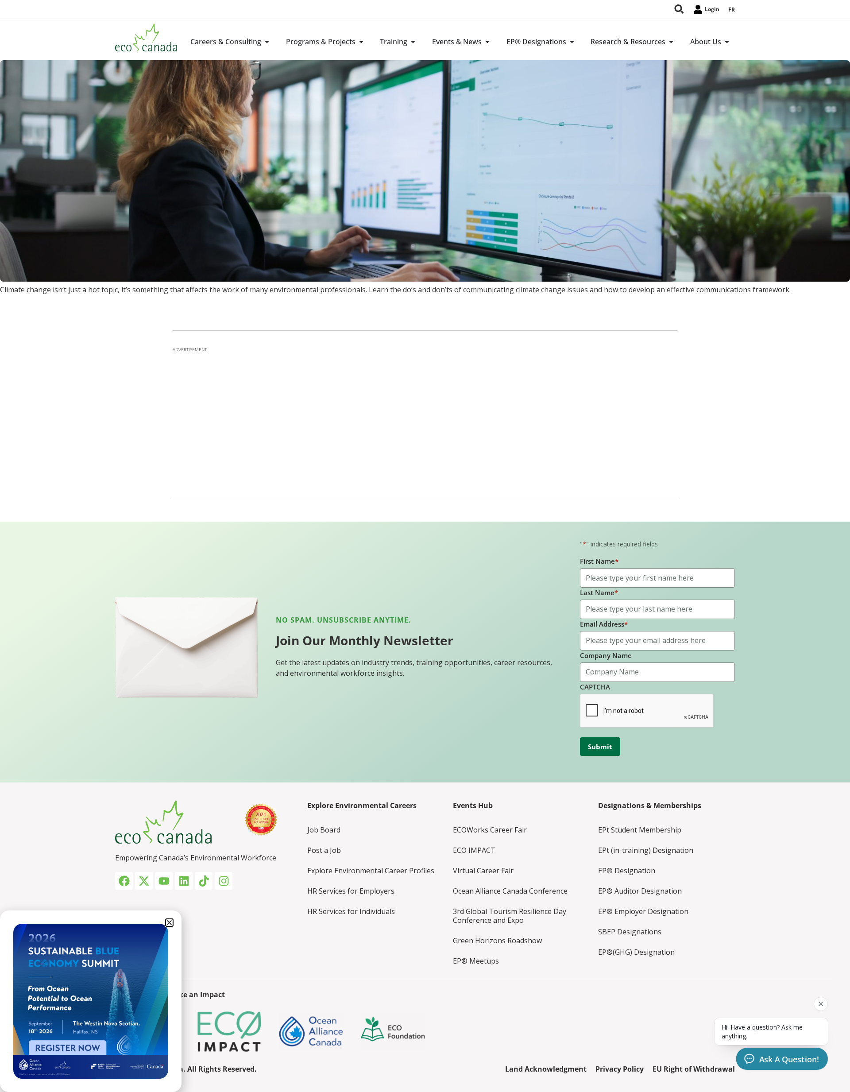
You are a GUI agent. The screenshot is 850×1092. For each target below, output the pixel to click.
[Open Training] (413, 41)
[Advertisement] (425, 419)
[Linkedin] (184, 881)
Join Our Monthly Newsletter (364, 640)
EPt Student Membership (639, 830)
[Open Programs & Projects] (361, 41)
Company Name (606, 655)
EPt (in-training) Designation (645, 850)
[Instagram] (223, 881)
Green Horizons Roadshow (497, 940)
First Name (599, 561)
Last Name (599, 592)
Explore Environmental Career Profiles (370, 870)
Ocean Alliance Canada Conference (510, 891)
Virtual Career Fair (483, 870)
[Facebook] (124, 881)
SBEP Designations (629, 932)
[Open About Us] (726, 41)
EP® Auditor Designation (640, 891)
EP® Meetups (476, 961)
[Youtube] (164, 881)
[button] (169, 922)
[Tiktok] (203, 881)
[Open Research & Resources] (671, 41)
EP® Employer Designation (643, 911)
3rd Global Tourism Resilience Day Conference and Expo (509, 915)
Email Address (604, 624)
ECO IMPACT (474, 850)
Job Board (323, 830)
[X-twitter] (144, 881)
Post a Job (324, 850)
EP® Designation (626, 870)
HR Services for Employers (350, 891)
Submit (600, 746)
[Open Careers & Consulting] (266, 41)
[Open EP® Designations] (572, 41)
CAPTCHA (595, 686)
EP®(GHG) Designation (636, 952)
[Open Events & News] (487, 41)
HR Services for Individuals (351, 911)
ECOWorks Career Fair (490, 830)
